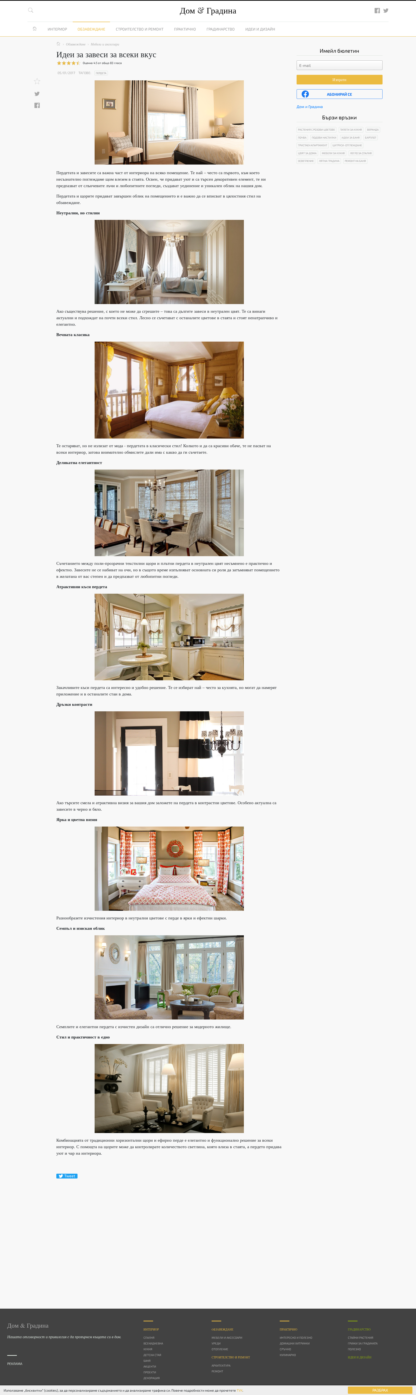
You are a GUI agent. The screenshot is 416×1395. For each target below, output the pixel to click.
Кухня (147, 1349)
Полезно (354, 1349)
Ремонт (217, 1371)
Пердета (101, 73)
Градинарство (221, 29)
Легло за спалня (361, 153)
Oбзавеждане (222, 1329)
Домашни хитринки (295, 1343)
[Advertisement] (169, 1235)
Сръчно (285, 1349)
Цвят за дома (307, 153)
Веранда (373, 129)
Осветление (306, 160)
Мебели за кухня (333, 153)
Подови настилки (324, 137)
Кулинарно (288, 1355)
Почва (302, 137)
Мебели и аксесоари (227, 1337)
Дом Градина (208, 10)
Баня (146, 1360)
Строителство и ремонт (139, 29)
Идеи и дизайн (260, 29)
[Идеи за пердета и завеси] (169, 262)
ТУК (239, 1390)
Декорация (151, 1378)
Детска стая (152, 1355)
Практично (185, 29)
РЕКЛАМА (14, 1364)
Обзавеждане (91, 29)
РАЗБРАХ (380, 1390)
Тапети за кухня (351, 129)
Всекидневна (153, 1343)
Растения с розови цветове (316, 129)
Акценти (149, 1366)
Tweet (69, 1176)
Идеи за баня (351, 137)
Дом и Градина (310, 106)
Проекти (149, 1372)
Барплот (370, 137)
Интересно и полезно (296, 1337)
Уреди (216, 1343)
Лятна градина (329, 160)
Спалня (148, 1337)
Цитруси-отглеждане (347, 145)
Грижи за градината (362, 1343)
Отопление (220, 1349)
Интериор (57, 29)
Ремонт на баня (355, 160)
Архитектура (221, 1365)
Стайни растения (360, 1337)
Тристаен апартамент (312, 145)
